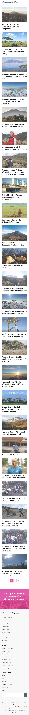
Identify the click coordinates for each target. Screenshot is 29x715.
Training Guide (5, 656)
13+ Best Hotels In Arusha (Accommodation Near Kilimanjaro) (12, 197)
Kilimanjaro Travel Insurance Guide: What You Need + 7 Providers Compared (14, 523)
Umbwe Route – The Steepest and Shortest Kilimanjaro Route (14, 289)
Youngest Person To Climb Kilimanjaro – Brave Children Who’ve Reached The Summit (13, 172)
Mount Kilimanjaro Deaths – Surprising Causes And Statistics (13, 101)
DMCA (12, 703)
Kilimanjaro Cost (6, 651)
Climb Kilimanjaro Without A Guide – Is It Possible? (13, 499)
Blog (3, 678)
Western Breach (6, 638)
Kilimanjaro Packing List (8, 648)
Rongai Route (5, 629)
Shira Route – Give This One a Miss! (13, 266)
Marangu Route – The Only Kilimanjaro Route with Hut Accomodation (13, 384)
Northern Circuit (6, 632)
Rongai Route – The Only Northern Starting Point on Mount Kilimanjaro (13, 409)
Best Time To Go (6, 659)
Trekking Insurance (6, 662)
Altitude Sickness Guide (7, 654)
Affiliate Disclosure (19, 703)
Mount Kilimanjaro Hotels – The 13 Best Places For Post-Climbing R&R (14, 76)
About (3, 675)
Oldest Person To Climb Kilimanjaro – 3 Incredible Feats (14, 148)
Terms (8, 703)
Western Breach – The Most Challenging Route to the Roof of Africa (14, 359)
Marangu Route (6, 626)
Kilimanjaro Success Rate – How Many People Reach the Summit (14, 312)
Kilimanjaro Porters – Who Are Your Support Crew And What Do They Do (14, 548)
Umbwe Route (5, 635)
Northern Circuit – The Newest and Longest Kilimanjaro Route (14, 335)
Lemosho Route (6, 621)
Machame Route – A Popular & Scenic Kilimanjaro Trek (13, 433)
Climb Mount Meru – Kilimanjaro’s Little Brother (13, 244)
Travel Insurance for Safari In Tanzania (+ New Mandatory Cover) (14, 51)
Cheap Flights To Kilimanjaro (13, 455)
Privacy (4, 703)
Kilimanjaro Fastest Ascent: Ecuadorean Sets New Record (13, 476)
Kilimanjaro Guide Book (7, 665)
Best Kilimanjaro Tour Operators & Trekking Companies (10, 26)
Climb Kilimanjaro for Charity (9, 668)
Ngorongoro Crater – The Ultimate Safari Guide (12, 221)
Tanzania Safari (6, 687)
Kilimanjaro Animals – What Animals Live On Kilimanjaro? (14, 125)
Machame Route (6, 623)
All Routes (4, 640)
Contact (4, 681)
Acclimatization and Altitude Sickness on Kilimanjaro (13, 572)
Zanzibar (4, 690)
